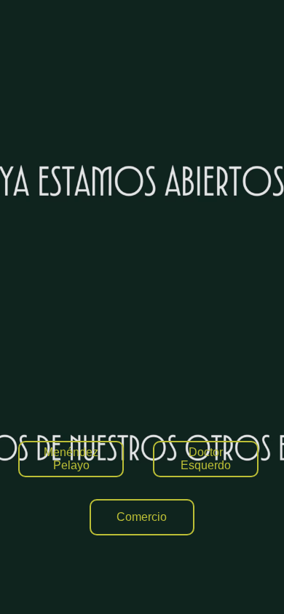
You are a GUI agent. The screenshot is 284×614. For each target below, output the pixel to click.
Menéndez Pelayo (71, 458)
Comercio (142, 517)
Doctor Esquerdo (206, 458)
